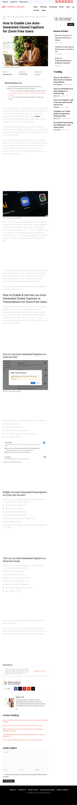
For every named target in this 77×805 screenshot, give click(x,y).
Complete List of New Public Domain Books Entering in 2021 (62, 113)
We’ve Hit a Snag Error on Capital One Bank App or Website (63, 38)
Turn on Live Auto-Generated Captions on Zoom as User (28, 90)
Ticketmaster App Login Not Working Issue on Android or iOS (64, 49)
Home (4, 17)
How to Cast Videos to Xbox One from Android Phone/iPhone (63, 79)
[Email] (33, 689)
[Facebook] (56, 1)
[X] (69, 1)
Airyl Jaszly (56, 107)
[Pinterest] (63, 1)
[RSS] (66, 1)
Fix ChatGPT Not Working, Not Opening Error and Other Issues (63, 125)
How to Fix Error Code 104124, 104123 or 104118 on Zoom (22, 725)
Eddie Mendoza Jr (58, 84)
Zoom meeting (28, 230)
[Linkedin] (60, 1)
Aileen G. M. (9, 74)
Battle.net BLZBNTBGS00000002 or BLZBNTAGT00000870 (63, 61)
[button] (73, 7)
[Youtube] (72, 1)
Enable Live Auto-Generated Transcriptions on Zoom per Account (27, 94)
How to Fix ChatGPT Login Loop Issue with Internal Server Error (63, 102)
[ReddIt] (29, 689)
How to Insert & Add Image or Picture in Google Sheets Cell (22, 740)
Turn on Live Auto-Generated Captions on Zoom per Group (26, 98)
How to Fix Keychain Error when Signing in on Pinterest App (63, 91)
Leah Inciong (57, 129)
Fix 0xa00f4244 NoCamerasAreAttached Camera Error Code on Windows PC (23, 735)
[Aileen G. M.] (4, 74)
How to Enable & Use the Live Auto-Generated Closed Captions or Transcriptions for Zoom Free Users (24, 87)
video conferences (16, 122)
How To (9, 17)
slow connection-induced (33, 148)
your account (32, 318)
